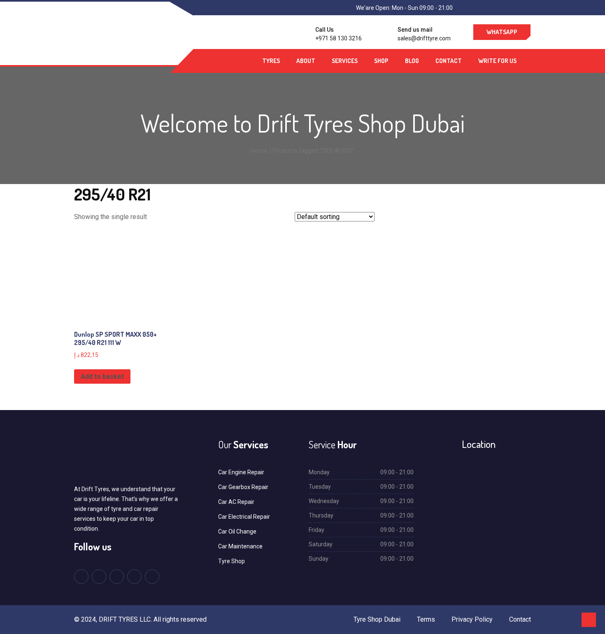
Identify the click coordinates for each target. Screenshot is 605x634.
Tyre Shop (231, 561)
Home (259, 150)
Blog (412, 61)
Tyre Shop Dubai (377, 619)
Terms (426, 619)
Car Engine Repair (241, 472)
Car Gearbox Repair (243, 487)
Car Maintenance (240, 546)
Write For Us (497, 61)
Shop (381, 61)
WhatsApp (501, 32)
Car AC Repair (236, 502)
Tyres (271, 61)
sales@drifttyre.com (424, 38)
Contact (448, 61)
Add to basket (102, 376)
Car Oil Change (237, 531)
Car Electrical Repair (244, 516)
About (305, 61)
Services (345, 61)
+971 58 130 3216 (338, 38)
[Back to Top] (589, 620)
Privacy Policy (472, 619)
